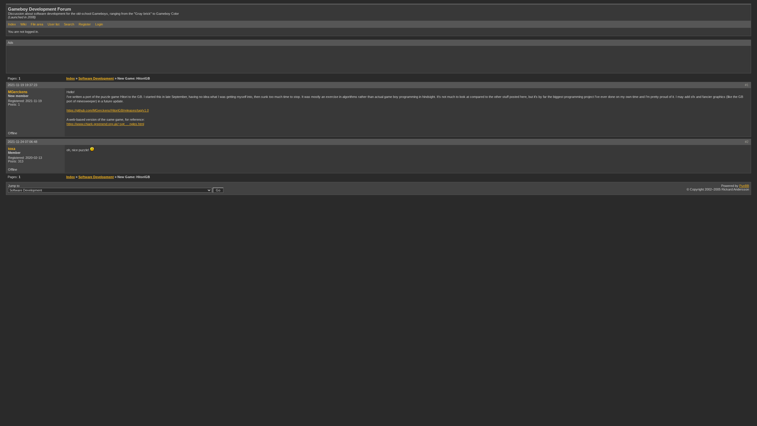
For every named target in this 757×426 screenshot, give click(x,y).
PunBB (744, 186)
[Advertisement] (113, 59)
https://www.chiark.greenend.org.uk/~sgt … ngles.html (105, 124)
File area (37, 24)
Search (69, 24)
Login (99, 24)
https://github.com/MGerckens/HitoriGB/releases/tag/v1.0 (108, 110)
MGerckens (18, 92)
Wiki (23, 24)
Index (12, 24)
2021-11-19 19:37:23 (22, 85)
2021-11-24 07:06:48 (22, 141)
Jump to (14, 186)
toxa (11, 149)
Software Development (96, 78)
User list (53, 24)
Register (85, 24)
